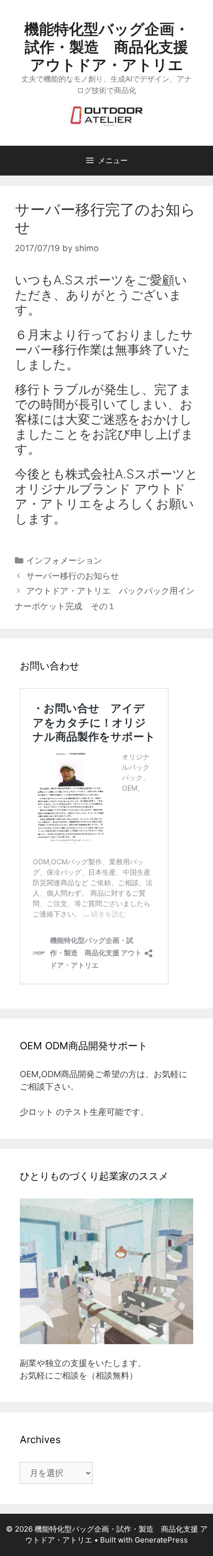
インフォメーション (64, 560)
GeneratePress (161, 1540)
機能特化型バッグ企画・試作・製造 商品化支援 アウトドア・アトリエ (106, 47)
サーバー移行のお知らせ (72, 576)
